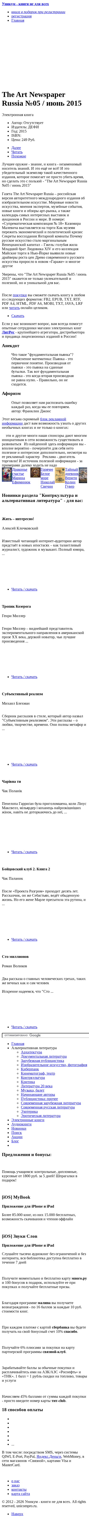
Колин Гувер (70, 484)
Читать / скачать (24, 589)
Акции (17, 1137)
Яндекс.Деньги (49, 1456)
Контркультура (33, 1078)
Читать (17, 152)
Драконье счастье (19, 471)
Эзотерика (29, 1111)
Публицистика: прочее (39, 1099)
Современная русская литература (48, 1107)
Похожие (18, 156)
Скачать (17, 316)
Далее (16, 148)
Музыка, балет (32, 1090)
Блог (15, 1141)
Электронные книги (27, 1120)
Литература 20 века (36, 1086)
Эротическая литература (41, 1116)
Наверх (17, 1514)
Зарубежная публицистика (42, 1061)
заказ (15, 1485)
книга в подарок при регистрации (38, 12)
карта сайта (20, 1494)
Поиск (16, 1133)
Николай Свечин (48, 484)
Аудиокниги (21, 1124)
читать (14, 308)
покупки (20, 295)
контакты (19, 1489)
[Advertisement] (31, 55)
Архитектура (31, 1052)
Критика (28, 1082)
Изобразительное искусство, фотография (54, 1065)
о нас (15, 1481)
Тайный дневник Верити (72, 473)
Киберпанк (30, 1069)
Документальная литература (44, 1056)
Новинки (18, 1128)
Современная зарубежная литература (51, 1103)
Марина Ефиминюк (21, 480)
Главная (17, 1044)
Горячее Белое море (47, 473)
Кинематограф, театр (38, 1073)
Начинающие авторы (38, 1094)
